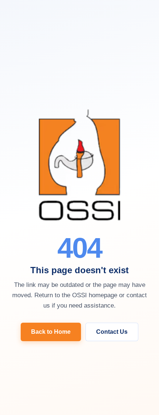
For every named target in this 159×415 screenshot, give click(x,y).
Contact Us (112, 332)
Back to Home (51, 332)
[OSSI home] (79, 165)
